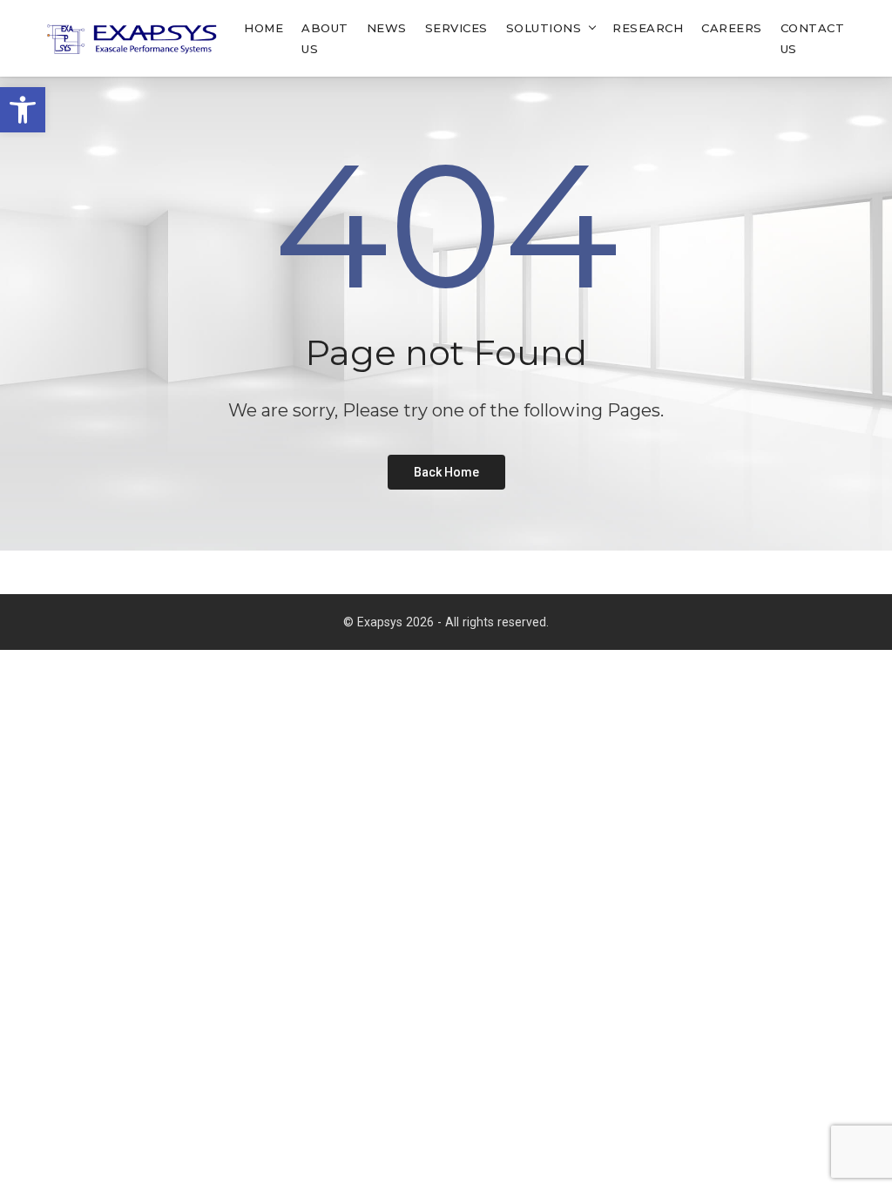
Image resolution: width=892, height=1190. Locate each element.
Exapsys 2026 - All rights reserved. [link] (453, 622)
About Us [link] (324, 38)
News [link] (387, 28)
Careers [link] (731, 28)
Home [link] (263, 28)
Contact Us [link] (812, 38)
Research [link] (647, 28)
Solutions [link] (544, 28)
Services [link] (456, 28)
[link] (22, 109)
